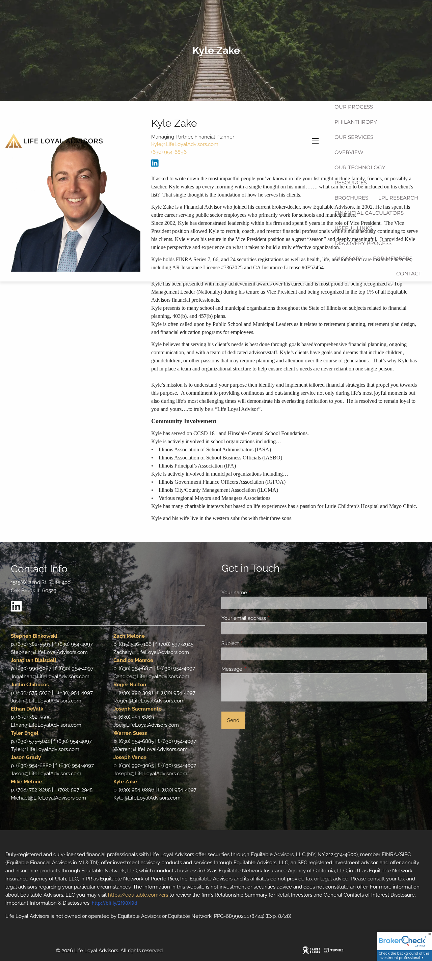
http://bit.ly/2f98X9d (114, 903)
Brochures (351, 197)
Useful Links (353, 228)
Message (256, 669)
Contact (409, 273)
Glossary (348, 258)
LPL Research (398, 197)
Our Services (353, 137)
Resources (350, 182)
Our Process (353, 106)
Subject (254, 643)
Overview (348, 152)
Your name (258, 593)
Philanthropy (355, 122)
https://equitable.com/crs (138, 895)
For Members (392, 258)
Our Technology (359, 167)
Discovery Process (363, 243)
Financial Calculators (369, 213)
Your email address (268, 618)
